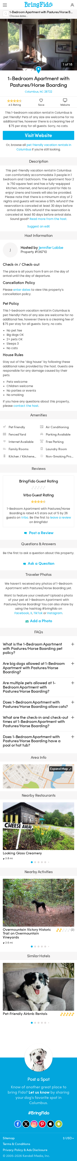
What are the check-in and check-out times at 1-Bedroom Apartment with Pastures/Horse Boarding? (35, 721)
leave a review (60, 517)
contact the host (25, 406)
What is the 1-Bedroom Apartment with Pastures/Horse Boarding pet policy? (32, 648)
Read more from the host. (48, 219)
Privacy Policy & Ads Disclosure (25, 1150)
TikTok (38, 613)
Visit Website (38, 135)
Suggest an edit (38, 226)
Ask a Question (40, 563)
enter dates (21, 290)
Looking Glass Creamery (22, 853)
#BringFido (38, 1113)
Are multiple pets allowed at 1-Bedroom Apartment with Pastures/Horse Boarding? (29, 687)
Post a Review (40, 532)
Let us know (39, 1092)
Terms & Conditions (16, 1144)
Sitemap (9, 1138)
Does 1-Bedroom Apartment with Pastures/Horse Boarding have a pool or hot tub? (31, 741)
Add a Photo (41, 620)
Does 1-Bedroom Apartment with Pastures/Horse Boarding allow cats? (35, 704)
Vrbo (24, 517)
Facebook (21, 613)
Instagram (54, 613)
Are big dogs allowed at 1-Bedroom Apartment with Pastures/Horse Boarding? (34, 667)
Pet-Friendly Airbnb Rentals (25, 1014)
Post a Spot (38, 1079)
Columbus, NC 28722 (38, 91)
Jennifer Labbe (51, 247)
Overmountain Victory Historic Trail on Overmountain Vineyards (27, 933)
